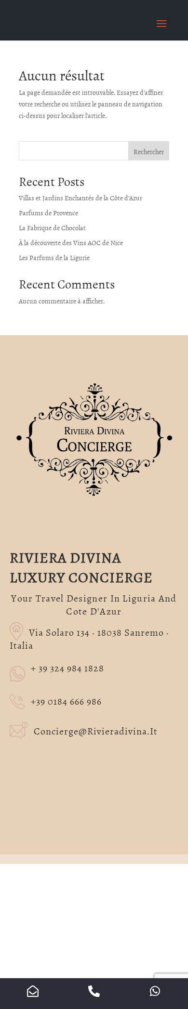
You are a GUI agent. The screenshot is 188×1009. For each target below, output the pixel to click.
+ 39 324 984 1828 (67, 668)
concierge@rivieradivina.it (96, 730)
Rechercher (149, 151)
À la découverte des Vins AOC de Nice (71, 242)
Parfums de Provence (48, 213)
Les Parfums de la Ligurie (54, 257)
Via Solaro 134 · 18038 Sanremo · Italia (89, 638)
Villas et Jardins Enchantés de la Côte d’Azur (80, 198)
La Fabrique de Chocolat (52, 228)
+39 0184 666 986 (66, 701)
